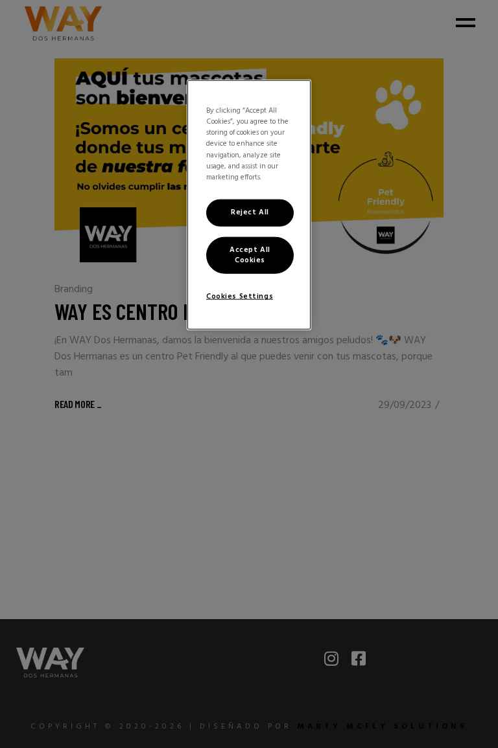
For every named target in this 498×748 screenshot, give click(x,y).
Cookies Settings (239, 296)
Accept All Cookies (250, 255)
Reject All (250, 212)
